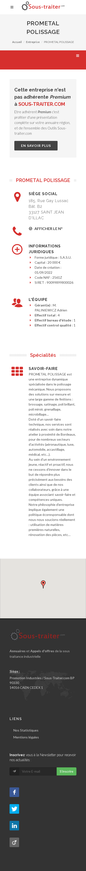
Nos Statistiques (25, 730)
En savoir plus (36, 146)
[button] (43, 584)
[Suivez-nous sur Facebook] (14, 792)
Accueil (17, 42)
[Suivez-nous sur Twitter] (14, 809)
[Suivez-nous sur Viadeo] (14, 842)
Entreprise (33, 42)
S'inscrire (66, 771)
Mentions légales (26, 737)
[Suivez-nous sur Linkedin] (14, 825)
